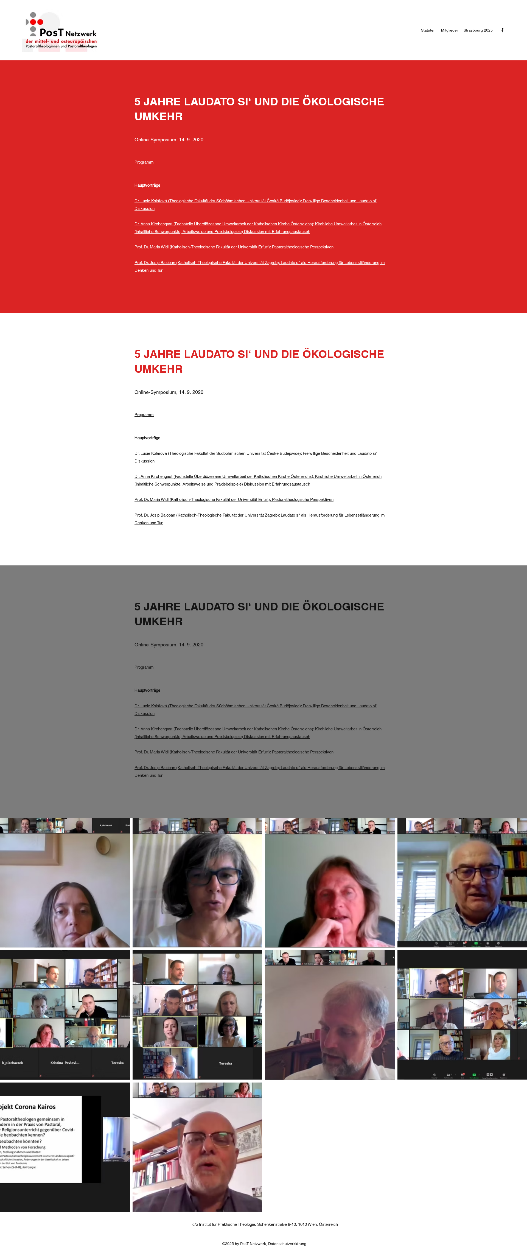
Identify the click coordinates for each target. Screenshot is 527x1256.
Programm (144, 162)
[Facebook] (502, 30)
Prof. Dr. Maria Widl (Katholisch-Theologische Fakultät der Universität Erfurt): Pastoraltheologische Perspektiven (233, 247)
